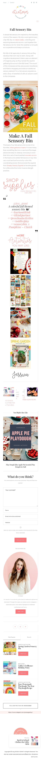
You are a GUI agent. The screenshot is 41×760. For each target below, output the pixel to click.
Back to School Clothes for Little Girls (22, 742)
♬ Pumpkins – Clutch (20, 225)
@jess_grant (20, 203)
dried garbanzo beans (18, 147)
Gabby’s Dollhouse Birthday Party (25, 667)
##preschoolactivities (20, 218)
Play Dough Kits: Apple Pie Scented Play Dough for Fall (20, 466)
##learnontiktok (20, 212)
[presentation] (8, 439)
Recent (29, 637)
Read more (20, 611)
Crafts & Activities (24, 644)
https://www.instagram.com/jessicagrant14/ (20, 712)
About (4, 2)
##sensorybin (19, 224)
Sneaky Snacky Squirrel (15, 165)
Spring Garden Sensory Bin (27, 648)
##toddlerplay (20, 221)
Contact (12, 2)
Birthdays (21, 664)
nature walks (19, 40)
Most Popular (11, 637)
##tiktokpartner (20, 215)
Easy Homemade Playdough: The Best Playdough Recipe (26, 686)
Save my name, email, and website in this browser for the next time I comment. (20, 531)
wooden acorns (30, 155)
